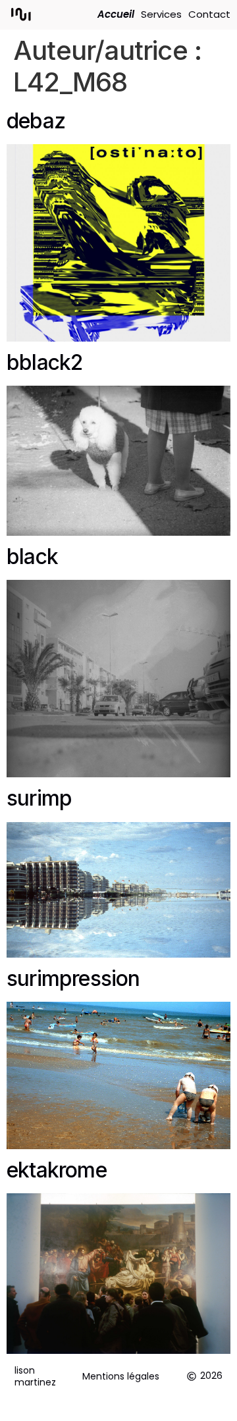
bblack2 (44, 362)
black (32, 556)
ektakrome (57, 1170)
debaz (36, 121)
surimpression (73, 978)
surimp (39, 798)
